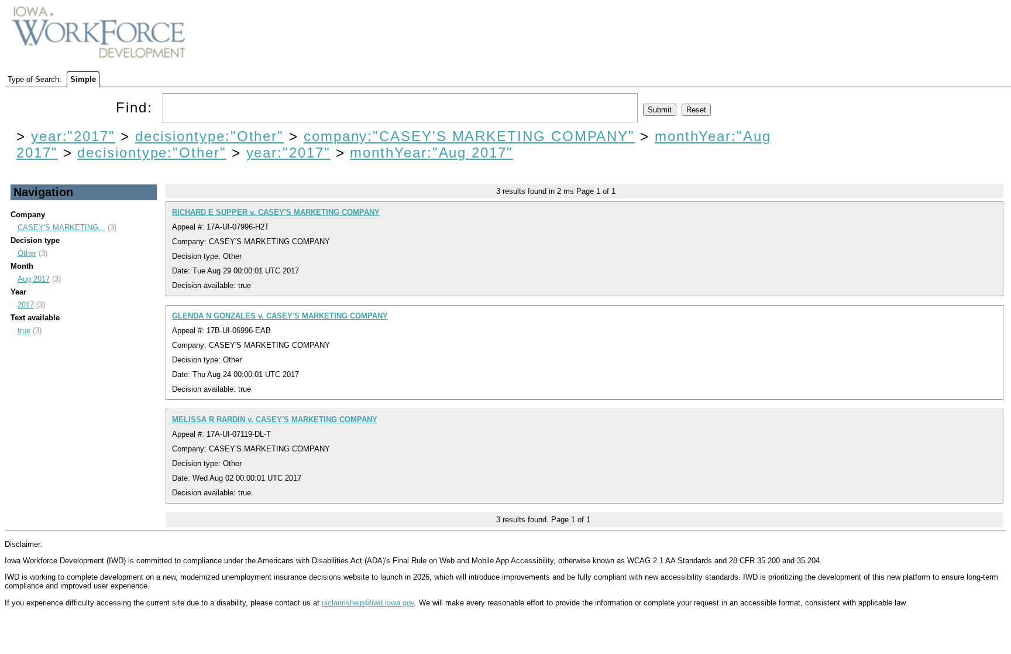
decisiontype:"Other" (209, 136)
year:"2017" (73, 136)
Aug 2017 (34, 279)
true (24, 330)
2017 (26, 304)
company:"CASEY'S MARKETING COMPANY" (469, 136)
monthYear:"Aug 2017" (431, 152)
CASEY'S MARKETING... (61, 227)
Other (27, 253)
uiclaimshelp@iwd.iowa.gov (368, 602)
